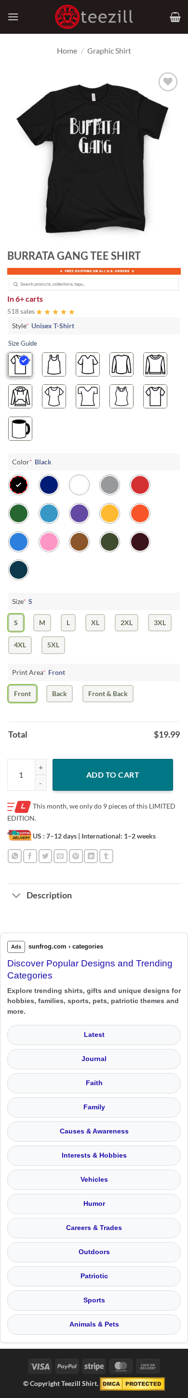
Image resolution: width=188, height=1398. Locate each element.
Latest (94, 1034)
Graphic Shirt (109, 50)
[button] (13, 16)
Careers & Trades (94, 1227)
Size (22, 601)
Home (67, 50)
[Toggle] (16, 896)
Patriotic (94, 1276)
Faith (94, 1083)
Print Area (38, 672)
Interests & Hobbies (94, 1155)
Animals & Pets (94, 1324)
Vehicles (94, 1179)
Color (32, 462)
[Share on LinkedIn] (91, 856)
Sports (94, 1300)
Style (43, 326)
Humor (94, 1203)
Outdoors (94, 1252)
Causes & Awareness (94, 1131)
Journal (94, 1058)
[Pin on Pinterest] (76, 856)
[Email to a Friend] (60, 856)
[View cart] (175, 17)
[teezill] (94, 17)
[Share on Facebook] (30, 856)
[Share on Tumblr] (106, 856)
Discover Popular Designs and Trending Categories (90, 969)
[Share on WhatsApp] (15, 856)
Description (49, 895)
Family (94, 1107)
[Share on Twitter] (46, 856)
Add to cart (112, 774)
